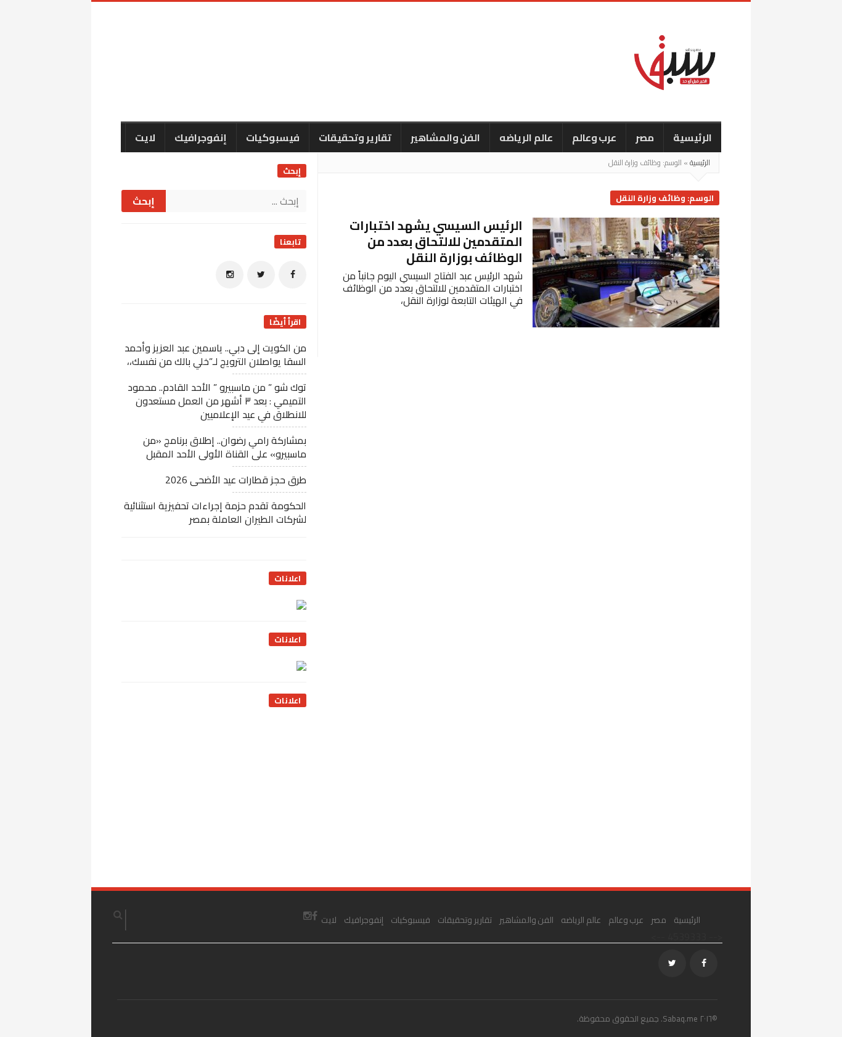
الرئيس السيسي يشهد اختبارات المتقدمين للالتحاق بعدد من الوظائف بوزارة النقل (436, 241)
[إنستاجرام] (229, 275)
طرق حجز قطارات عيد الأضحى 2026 (235, 479)
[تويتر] (261, 275)
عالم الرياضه (526, 137)
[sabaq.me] (675, 61)
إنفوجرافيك (200, 137)
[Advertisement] (213, 796)
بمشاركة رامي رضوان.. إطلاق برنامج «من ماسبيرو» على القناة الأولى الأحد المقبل (224, 447)
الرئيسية (692, 137)
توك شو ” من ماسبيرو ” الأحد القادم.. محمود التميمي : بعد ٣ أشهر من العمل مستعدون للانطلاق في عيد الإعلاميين (217, 401)
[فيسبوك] (292, 275)
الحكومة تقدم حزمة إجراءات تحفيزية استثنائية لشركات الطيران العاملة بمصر (215, 512)
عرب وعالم (594, 137)
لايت (145, 137)
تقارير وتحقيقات (355, 137)
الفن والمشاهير (446, 137)
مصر (645, 137)
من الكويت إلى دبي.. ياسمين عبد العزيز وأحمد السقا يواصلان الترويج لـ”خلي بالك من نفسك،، (215, 354)
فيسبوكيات (273, 137)
